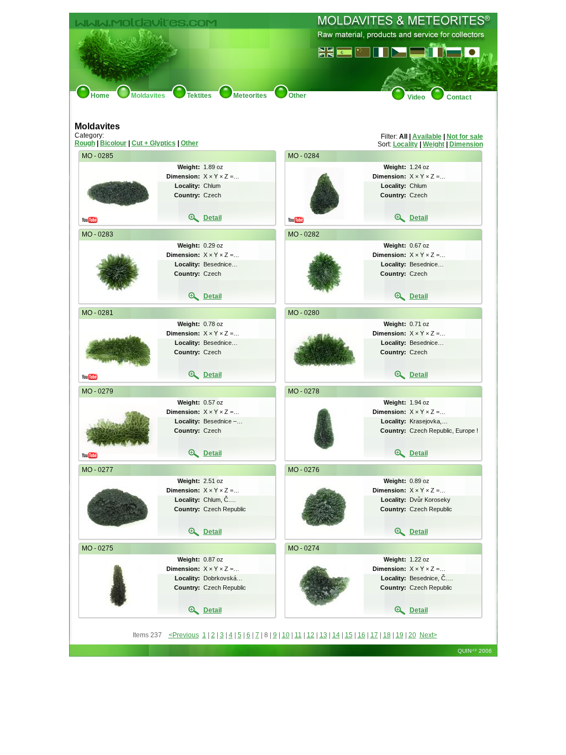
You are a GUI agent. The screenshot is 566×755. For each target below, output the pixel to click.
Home (100, 95)
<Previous (184, 635)
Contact (458, 97)
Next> (428, 635)
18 (387, 635)
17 (374, 635)
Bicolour (113, 143)
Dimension (466, 144)
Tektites (199, 95)
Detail (212, 218)
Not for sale (465, 136)
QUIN (466, 651)
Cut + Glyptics (154, 143)
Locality (405, 144)
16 (361, 635)
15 (349, 635)
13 (323, 635)
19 (399, 635)
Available (427, 136)
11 (298, 635)
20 (412, 635)
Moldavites (148, 95)
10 (286, 635)
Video (415, 97)
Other (297, 95)
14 (336, 635)
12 (311, 635)
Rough (85, 143)
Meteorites (250, 95)
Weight (433, 144)
